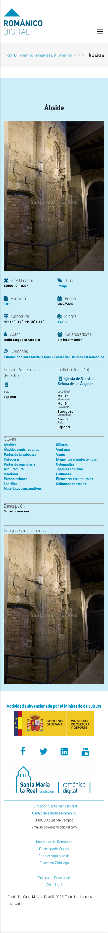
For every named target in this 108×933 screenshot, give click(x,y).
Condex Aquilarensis (54, 856)
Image (62, 286)
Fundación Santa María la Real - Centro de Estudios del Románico (54, 357)
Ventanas (63, 450)
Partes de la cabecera (20, 455)
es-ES (62, 322)
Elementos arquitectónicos (76, 459)
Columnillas (65, 464)
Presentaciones (15, 479)
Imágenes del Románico (54, 842)
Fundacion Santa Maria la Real (54, 806)
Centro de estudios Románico (54, 813)
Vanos (60, 455)
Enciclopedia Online (54, 849)
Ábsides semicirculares (21, 450)
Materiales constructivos (22, 489)
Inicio (8, 55)
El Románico (23, 55)
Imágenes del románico (53, 55)
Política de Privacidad (54, 878)
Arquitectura (14, 469)
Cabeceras (12, 459)
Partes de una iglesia (19, 464)
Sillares (62, 445)
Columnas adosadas (71, 484)
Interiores (11, 474)
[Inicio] (36, 21)
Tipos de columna (69, 469)
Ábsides (10, 445)
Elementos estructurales (74, 479)
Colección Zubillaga (54, 863)
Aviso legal (54, 885)
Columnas (63, 474)
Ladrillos (10, 484)
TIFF (8, 304)
